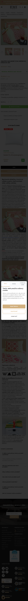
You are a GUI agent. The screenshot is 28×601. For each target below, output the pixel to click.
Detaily (14, 283)
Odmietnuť (14, 316)
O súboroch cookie (22, 283)
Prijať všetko (14, 306)
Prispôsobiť (14, 311)
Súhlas (5, 283)
